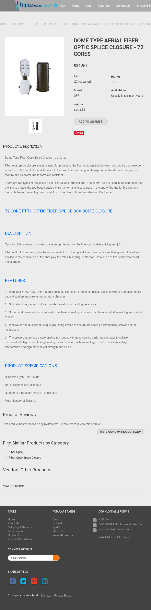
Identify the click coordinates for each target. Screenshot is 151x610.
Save (80, 132)
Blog (88, 5)
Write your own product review (120, 431)
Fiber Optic (19, 24)
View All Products (13, 486)
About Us (104, 5)
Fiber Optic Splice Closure (49, 24)
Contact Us (123, 5)
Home (75, 5)
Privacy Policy (62, 595)
